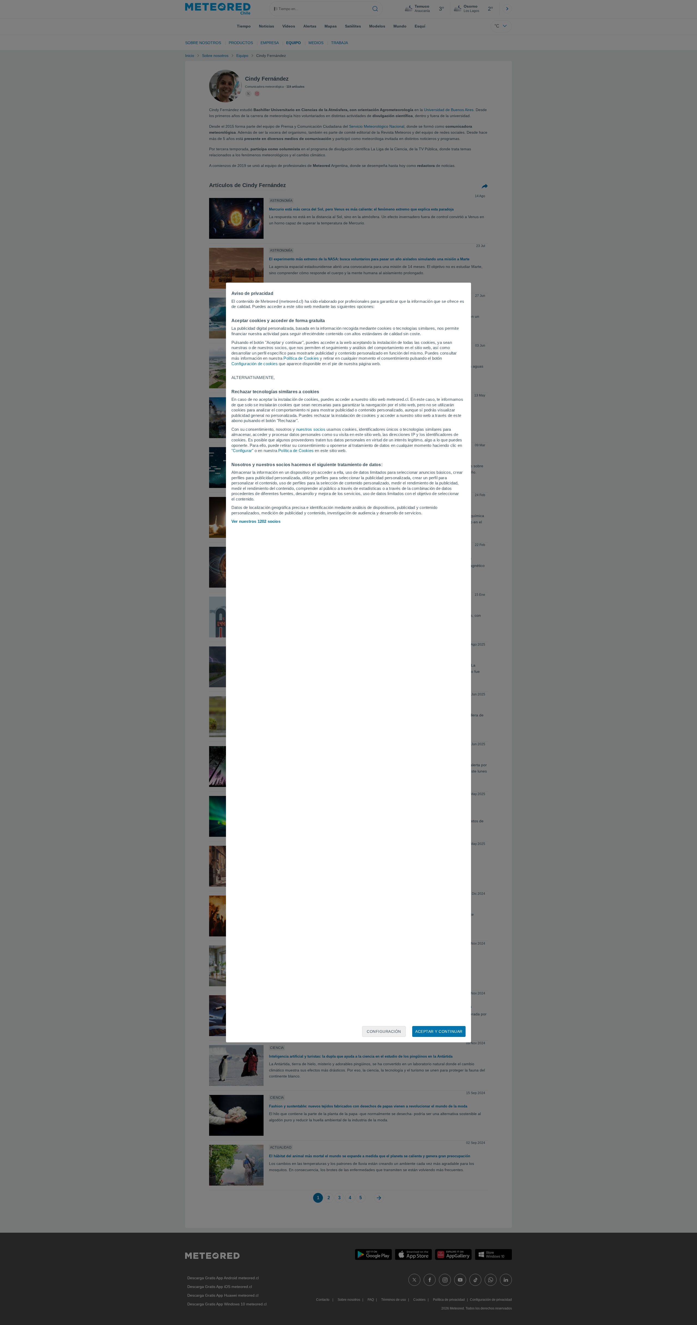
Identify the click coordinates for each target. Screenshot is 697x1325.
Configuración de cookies (254, 363)
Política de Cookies (301, 358)
